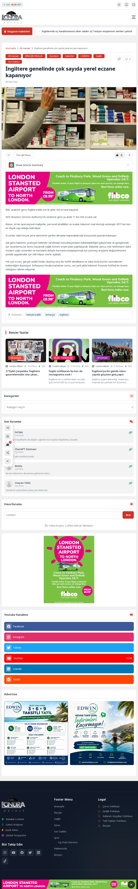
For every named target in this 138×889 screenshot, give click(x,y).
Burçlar (58, 812)
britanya (50, 314)
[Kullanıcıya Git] (9, 467)
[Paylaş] (9, 155)
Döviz (57, 825)
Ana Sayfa (11, 48)
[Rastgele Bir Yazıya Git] (8, 428)
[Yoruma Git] (130, 432)
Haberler (69, 55)
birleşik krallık (34, 314)
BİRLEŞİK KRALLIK (34, 55)
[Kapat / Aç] (8, 461)
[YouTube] (13, 852)
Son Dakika (13, 61)
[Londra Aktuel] (12, 17)
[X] (30, 852)
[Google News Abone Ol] (23, 155)
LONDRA (85, 55)
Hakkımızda (60, 848)
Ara (128, 515)
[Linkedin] (38, 852)
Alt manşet (25, 48)
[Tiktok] (5, 861)
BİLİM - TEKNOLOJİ (63, 357)
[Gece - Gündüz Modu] (119, 6)
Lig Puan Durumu (67, 842)
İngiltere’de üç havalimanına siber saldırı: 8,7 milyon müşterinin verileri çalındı (87, 31)
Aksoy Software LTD (96, 884)
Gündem (53, 55)
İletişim (58, 854)
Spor (56, 837)
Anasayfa (59, 806)
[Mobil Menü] (133, 17)
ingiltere (64, 314)
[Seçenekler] (129, 155)
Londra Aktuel (16, 366)
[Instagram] (5, 852)
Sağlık (99, 55)
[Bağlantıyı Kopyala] (119, 59)
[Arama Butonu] (133, 4)
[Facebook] (22, 852)
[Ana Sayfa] (8, 436)
